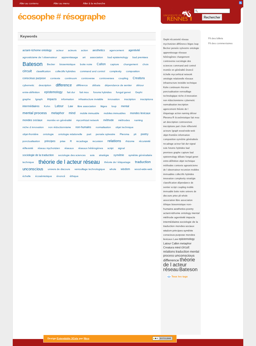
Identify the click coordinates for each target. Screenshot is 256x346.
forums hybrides (176, 148)
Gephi (166, 39)
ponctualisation (171, 91)
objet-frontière (170, 135)
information (184, 135)
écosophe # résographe (61, 16)
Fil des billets (215, 38)
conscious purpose (174, 234)
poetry (190, 208)
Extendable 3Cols (67, 338)
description (172, 122)
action (178, 113)
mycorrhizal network (181, 74)
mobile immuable (89, 113)
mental (196, 213)
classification (170, 182)
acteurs (167, 131)
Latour (167, 243)
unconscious (184, 255)
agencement (169, 109)
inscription (183, 104)
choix (183, 126)
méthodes (168, 165)
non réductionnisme (173, 100)
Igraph (175, 131)
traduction (182, 251)
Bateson (188, 269)
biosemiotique (179, 204)
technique (192, 83)
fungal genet (192, 157)
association (169, 200)
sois (165, 148)
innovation (168, 178)
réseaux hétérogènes (90, 148)
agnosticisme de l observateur (39, 57)
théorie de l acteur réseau (179, 264)
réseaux (189, 78)
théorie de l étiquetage (117, 162)
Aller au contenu (29, 3)
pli (179, 195)
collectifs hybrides (184, 174)
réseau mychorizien (49, 148)
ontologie (194, 48)
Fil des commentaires (220, 43)
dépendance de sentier (118, 85)
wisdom (167, 230)
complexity (180, 178)
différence (181, 44)
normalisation (170, 104)
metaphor (186, 243)
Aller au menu (62, 3)
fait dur (185, 144)
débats (181, 157)
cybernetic (189, 100)
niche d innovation (187, 96)
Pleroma (167, 117)
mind (177, 247)
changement (183, 57)
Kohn (165, 87)
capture (185, 152)
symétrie (188, 230)
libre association (184, 200)
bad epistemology (118, 57)
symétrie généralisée (187, 139)
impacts (190, 217)
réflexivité (192, 126)
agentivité (180, 217)
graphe (177, 152)
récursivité (175, 39)
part (178, 126)
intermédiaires (171, 221)
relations (169, 251)
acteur (177, 144)
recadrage (168, 144)
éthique (167, 204)
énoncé (189, 70)
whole (185, 195)
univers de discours (59, 169)
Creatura (168, 247)
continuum (174, 87)
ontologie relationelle (173, 78)
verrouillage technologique (89, 169)
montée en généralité (174, 70)
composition (169, 139)
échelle (166, 74)
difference (171, 260)
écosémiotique (182, 117)
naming (185, 113)
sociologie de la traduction (38, 155)
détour (193, 113)
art (164, 122)
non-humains (83, 127)
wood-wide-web (187, 131)
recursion (185, 170)
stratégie (191, 178)
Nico (86, 338)
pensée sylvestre (180, 48)
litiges (191, 44)
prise (175, 195)
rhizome (185, 87)
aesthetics (180, 208)
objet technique (187, 161)
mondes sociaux (185, 226)
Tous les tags (180, 276)
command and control (184, 65)
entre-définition (170, 161)
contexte (178, 165)
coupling (182, 187)
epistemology (187, 238)
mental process (34, 113)
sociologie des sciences (72, 155)
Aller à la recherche (94, 3)
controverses (185, 122)
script (174, 187)
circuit (185, 247)
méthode (168, 217)
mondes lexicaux (140, 113)
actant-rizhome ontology (177, 213)
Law (175, 239)
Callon (175, 243)
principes (177, 230)
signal (193, 144)
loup (196, 44)
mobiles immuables (115, 113)
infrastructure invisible (174, 83)
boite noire (179, 191)
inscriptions (169, 126)
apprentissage (170, 52)
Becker (166, 48)
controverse (169, 61)
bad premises (140, 57)
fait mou (195, 117)
